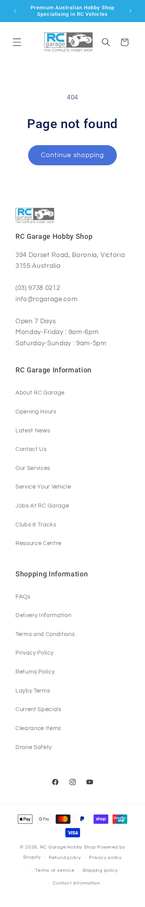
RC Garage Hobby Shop (68, 847)
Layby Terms (32, 691)
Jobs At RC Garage (42, 505)
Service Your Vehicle (43, 487)
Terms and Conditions (45, 634)
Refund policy (65, 857)
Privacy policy (105, 857)
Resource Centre (38, 543)
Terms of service (54, 870)
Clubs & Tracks (35, 524)
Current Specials (38, 709)
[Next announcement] (130, 10)
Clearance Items (38, 728)
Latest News (32, 430)
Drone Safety (33, 747)
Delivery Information (43, 615)
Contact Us (31, 449)
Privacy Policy (34, 653)
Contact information (76, 883)
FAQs (23, 596)
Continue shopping (72, 155)
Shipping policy (100, 870)
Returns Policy (35, 672)
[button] (17, 42)
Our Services (32, 468)
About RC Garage (40, 392)
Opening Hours (35, 411)
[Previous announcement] (15, 10)
